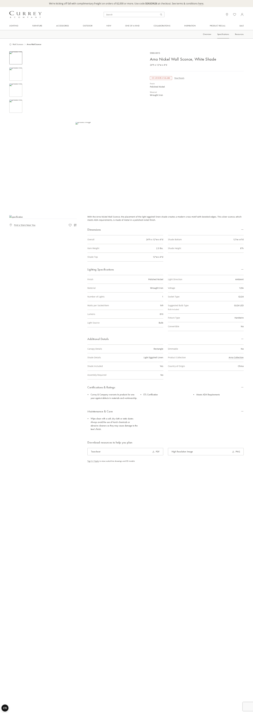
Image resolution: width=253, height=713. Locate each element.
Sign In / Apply (93, 461)
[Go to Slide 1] (15, 57)
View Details (179, 78)
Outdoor (88, 25)
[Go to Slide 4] (15, 106)
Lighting (13, 25)
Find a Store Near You (24, 225)
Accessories (62, 25)
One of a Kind (132, 25)
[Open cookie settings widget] (4, 708)
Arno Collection (236, 357)
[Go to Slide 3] (15, 90)
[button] (83, 123)
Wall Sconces (18, 44)
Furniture (37, 25)
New (108, 25)
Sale (241, 25)
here (200, 3)
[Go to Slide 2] (15, 74)
